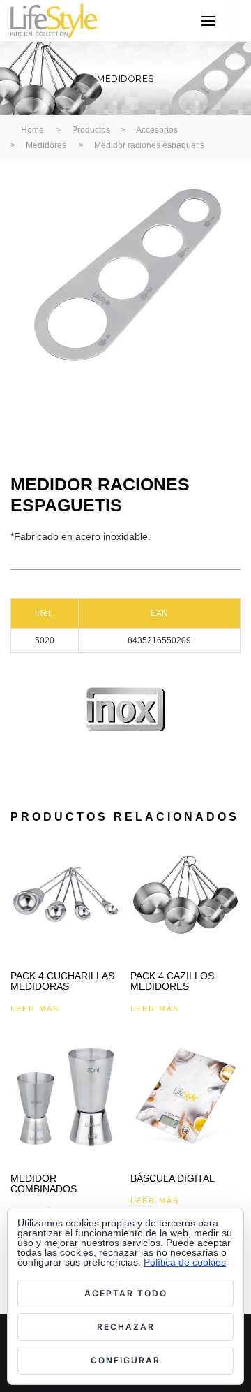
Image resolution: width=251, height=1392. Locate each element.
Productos (91, 130)
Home (32, 130)
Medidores (46, 145)
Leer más (34, 1008)
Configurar (125, 1360)
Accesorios (157, 130)
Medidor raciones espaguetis (149, 145)
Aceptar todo (125, 1293)
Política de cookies (185, 1262)
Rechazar (126, 1326)
